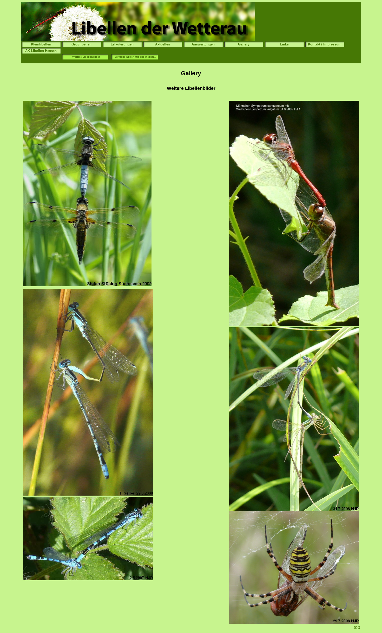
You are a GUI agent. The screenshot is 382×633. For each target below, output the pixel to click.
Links (284, 44)
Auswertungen (203, 44)
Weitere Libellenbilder (86, 56)
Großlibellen (81, 44)
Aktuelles (162, 44)
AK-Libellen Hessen (41, 51)
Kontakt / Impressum (324, 44)
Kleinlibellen (41, 44)
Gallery (243, 44)
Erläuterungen (122, 44)
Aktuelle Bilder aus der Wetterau (135, 56)
